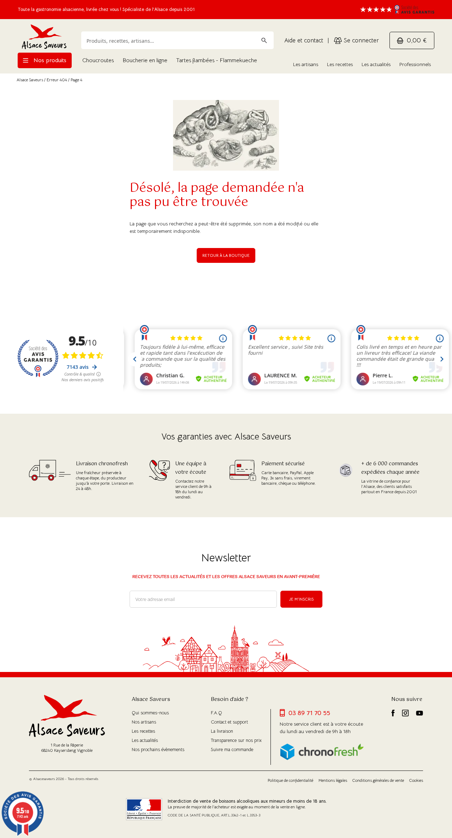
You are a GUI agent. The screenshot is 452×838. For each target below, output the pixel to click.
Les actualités (376, 64)
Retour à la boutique (226, 255)
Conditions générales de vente (378, 780)
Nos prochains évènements (158, 749)
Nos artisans (144, 722)
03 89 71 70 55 (309, 713)
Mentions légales (333, 780)
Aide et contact (303, 40)
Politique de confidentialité (290, 780)
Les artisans (305, 64)
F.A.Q (216, 713)
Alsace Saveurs (30, 79)
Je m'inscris (301, 599)
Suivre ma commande (232, 749)
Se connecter (360, 40)
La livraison (222, 731)
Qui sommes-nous (150, 713)
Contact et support (229, 722)
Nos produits (49, 60)
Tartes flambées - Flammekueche (216, 60)
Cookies (416, 780)
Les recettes (340, 64)
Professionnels (415, 64)
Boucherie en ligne (145, 60)
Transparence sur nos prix (236, 740)
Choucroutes (98, 60)
